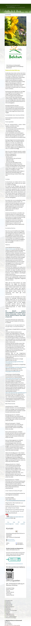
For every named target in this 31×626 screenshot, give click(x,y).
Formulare (8, 611)
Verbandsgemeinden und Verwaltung (15, 66)
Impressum (8, 601)
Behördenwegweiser (10, 606)
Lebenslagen (8, 609)
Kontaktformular (9, 600)
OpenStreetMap (10, 539)
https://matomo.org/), (10, 249)
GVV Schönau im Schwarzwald (13, 65)
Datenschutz (8, 603)
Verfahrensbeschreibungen (11, 610)
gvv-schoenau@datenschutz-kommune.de (16, 500)
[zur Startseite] (15, 8)
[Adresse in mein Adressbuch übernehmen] (17, 532)
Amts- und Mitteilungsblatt (11, 616)
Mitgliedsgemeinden (10, 614)
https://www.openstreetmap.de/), (13, 378)
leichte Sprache (9, 605)
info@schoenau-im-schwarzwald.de (15, 563)
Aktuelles (8, 612)
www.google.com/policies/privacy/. (12, 371)
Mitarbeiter (8, 608)
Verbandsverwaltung (10, 615)
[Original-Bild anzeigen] (9, 578)
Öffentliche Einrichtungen (11, 617)
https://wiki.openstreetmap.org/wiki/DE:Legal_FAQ (16, 392)
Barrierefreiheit (9, 604)
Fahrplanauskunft (11, 540)
